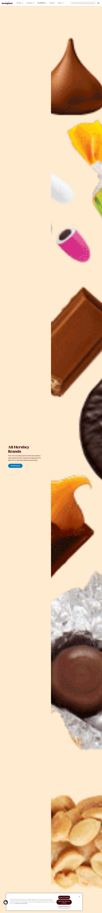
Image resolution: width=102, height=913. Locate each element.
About (60, 3)
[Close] (79, 896)
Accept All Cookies (64, 897)
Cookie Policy (17, 903)
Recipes (19, 3)
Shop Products (15, 466)
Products (52, 3)
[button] (5, 902)
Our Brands (41, 3)
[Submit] (98, 3)
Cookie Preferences (64, 906)
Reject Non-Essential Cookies (64, 902)
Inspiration (29, 3)
